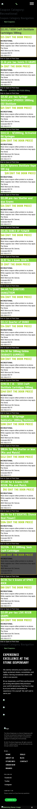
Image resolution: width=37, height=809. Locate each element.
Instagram (8, 785)
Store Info (10, 761)
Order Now (10, 765)
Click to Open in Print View (9, 59)
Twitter (7, 781)
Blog (22, 758)
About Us (10, 758)
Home (8, 754)
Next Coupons (9, 22)
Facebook (8, 778)
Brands (9, 768)
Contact (24, 761)
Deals (22, 754)
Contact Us (10, 800)
